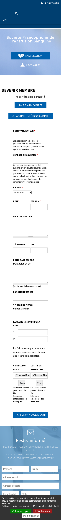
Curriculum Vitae (19, 367)
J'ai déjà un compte (30, 105)
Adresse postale (22, 216)
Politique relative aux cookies (16, 506)
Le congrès (33, 65)
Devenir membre (52, 3)
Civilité (18, 187)
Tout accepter (22, 511)
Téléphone (19, 244)
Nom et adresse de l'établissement (23, 262)
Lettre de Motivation (36, 367)
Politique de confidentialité (46, 506)
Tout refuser (43, 511)
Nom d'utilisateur (24, 130)
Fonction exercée (23, 292)
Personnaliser (31, 515)
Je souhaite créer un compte (31, 115)
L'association (34, 56)
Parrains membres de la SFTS (26, 323)
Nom (16, 201)
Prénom (35, 201)
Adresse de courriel (25, 155)
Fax (32, 244)
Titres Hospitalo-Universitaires (23, 307)
